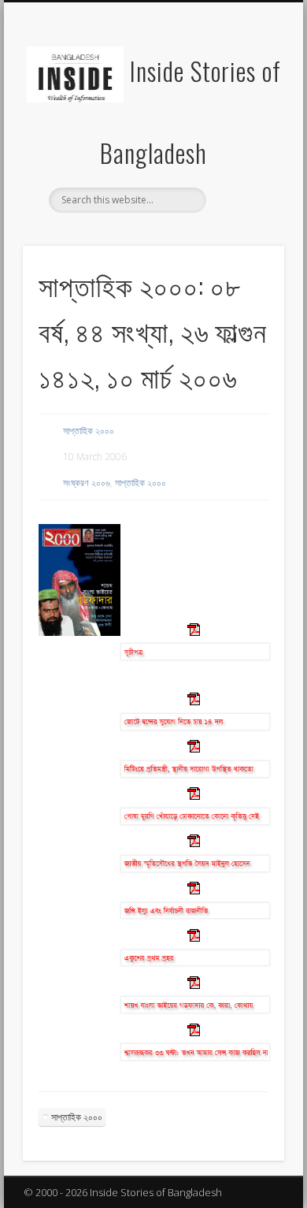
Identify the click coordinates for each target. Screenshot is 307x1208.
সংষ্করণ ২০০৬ (86, 482)
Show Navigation (245, 141)
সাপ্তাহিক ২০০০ (88, 430)
